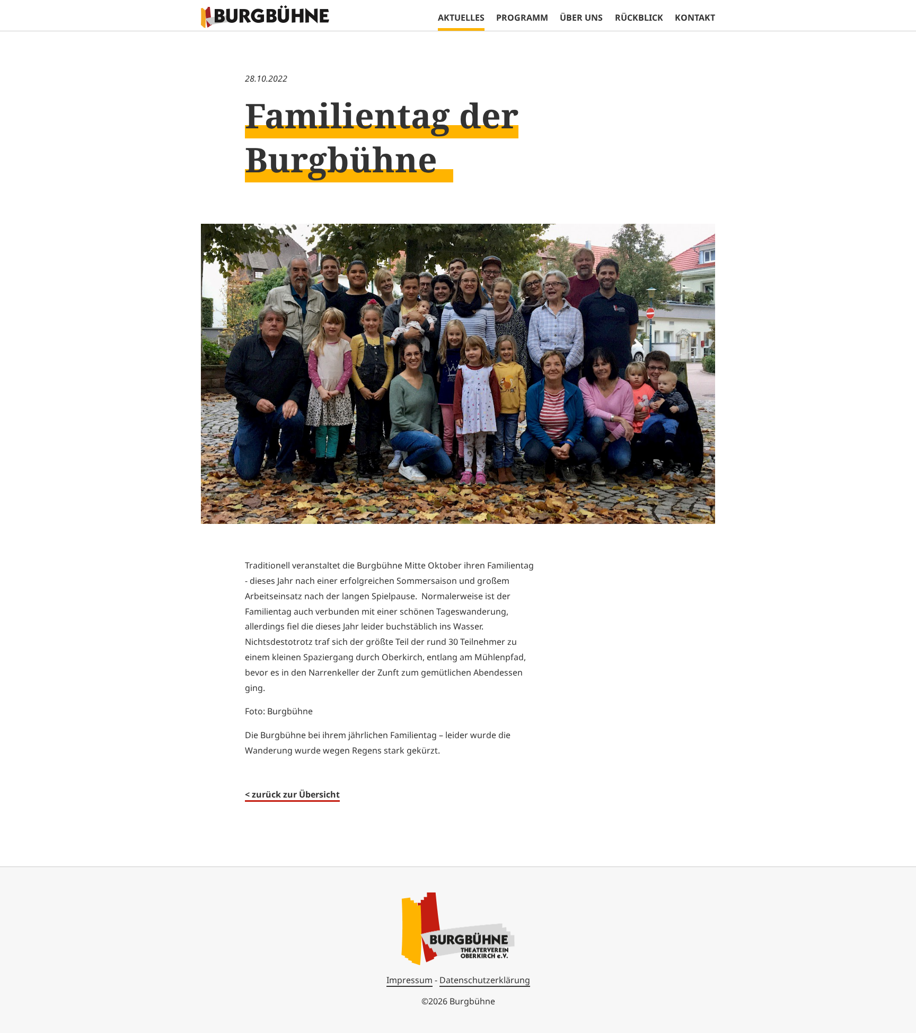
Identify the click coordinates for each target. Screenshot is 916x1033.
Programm (522, 17)
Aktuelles (461, 17)
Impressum (409, 980)
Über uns (581, 17)
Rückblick (639, 17)
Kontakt (695, 17)
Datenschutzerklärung (484, 980)
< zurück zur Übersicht (292, 794)
